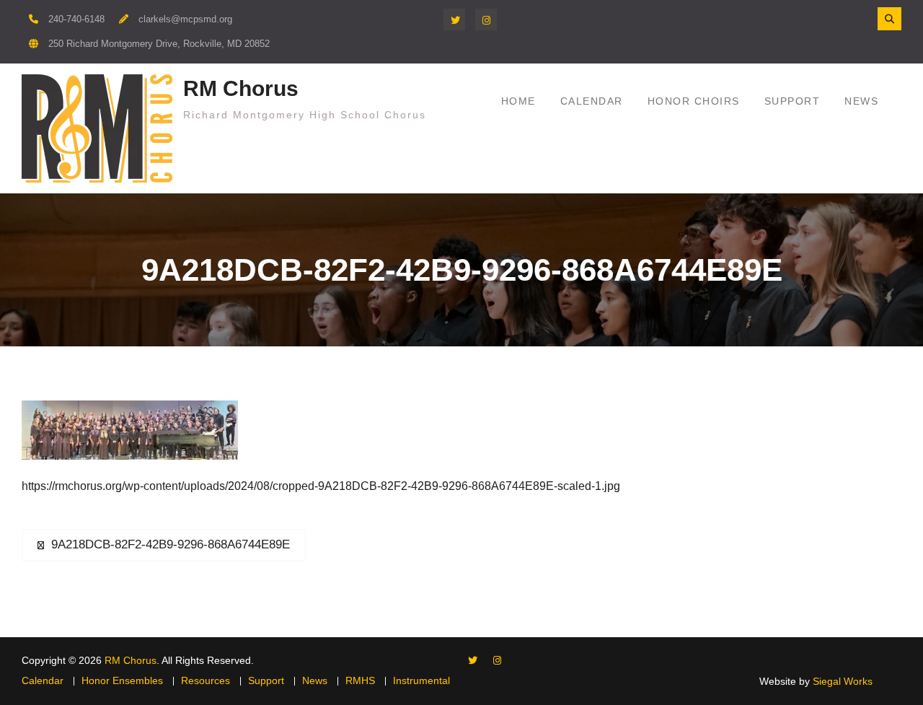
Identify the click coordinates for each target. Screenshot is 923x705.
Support (792, 101)
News (861, 101)
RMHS (360, 681)
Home (518, 101)
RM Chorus (241, 88)
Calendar (591, 101)
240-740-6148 (76, 19)
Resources (205, 681)
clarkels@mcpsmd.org (185, 19)
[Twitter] (454, 19)
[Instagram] (486, 19)
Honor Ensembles (122, 681)
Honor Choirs (694, 101)
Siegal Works (843, 681)
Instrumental (421, 681)
